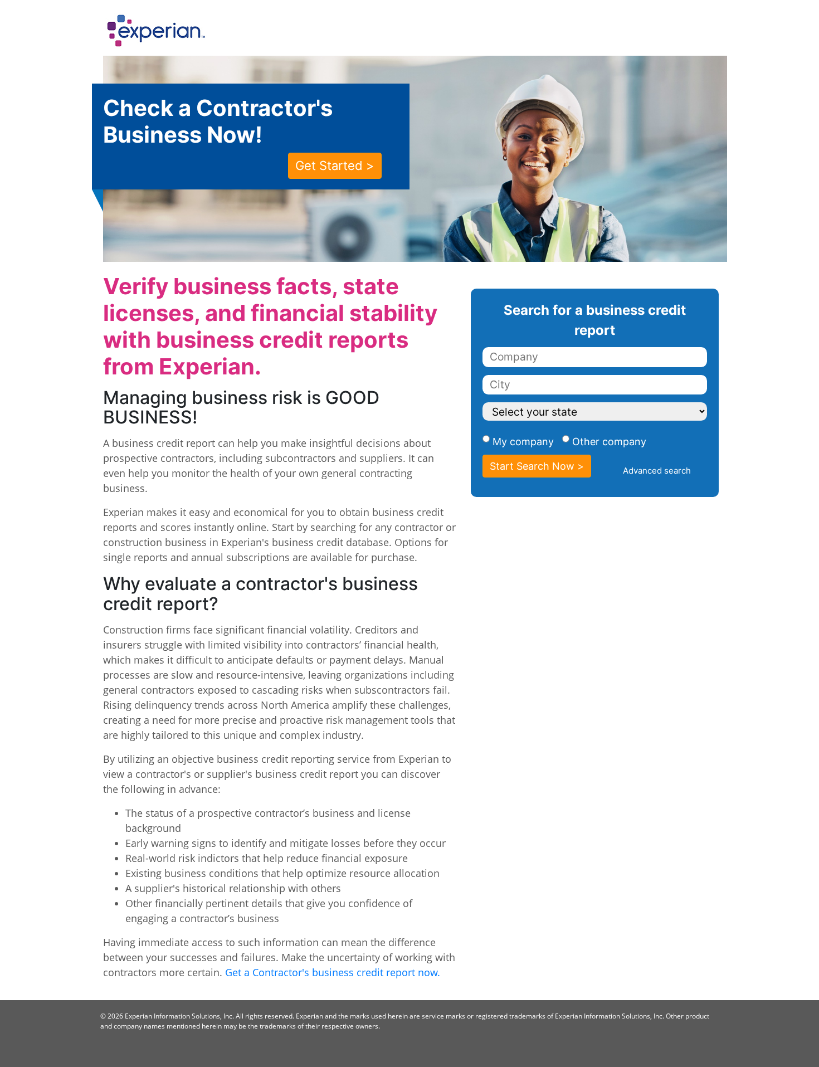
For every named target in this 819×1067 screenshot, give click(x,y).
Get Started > (334, 165)
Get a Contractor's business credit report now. (332, 972)
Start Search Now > (537, 466)
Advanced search (657, 470)
